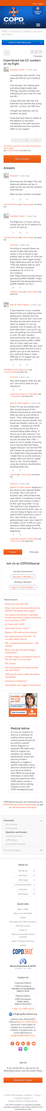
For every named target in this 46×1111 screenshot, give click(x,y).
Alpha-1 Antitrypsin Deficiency (23, 941)
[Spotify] (26, 1049)
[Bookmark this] (36, 52)
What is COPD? (23, 909)
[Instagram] (28, 1043)
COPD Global (23, 880)
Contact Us (23, 930)
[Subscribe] (40, 52)
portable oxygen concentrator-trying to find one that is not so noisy (22, 658)
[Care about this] (32, 52)
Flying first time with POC (16, 604)
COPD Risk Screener (23, 926)
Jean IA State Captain (19, 304)
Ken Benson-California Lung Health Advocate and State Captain (22, 147)
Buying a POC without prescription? (21, 632)
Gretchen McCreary (11, 204)
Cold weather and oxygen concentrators (23, 685)
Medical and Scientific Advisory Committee (23, 935)
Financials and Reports (23, 885)
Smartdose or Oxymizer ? (16, 681)
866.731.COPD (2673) (27, 1021)
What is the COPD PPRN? (23, 913)
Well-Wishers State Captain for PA (16, 370)
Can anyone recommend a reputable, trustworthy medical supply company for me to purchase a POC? (23, 617)
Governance (23, 889)
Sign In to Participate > (23, 587)
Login (40, 3)
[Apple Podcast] (20, 1049)
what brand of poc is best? (17, 628)
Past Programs (23, 894)
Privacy (37, 1095)
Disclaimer (28, 1095)
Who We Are (23, 871)
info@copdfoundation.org (23, 1035)
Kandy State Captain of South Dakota (24, 394)
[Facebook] (12, 1043)
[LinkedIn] (23, 1043)
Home (4, 31)
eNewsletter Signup (23, 1080)
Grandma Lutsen (17, 69)
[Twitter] (18, 1043)
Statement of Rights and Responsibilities (22, 1101)
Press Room (23, 875)
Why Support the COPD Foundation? (23, 922)
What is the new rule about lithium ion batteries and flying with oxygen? (22, 609)
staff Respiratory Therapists (24, 807)
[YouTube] (34, 1043)
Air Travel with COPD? (15, 624)
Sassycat (14, 175)
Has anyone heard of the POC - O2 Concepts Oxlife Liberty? (20, 637)
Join (34, 3)
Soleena (13, 474)
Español (23, 945)
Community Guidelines (22, 1098)
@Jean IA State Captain (20, 487)
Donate (37, 11)
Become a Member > (23, 576)
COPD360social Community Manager (19, 804)
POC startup (10, 663)
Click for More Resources (20, 42)
